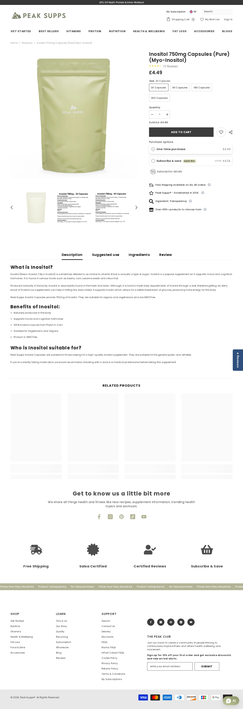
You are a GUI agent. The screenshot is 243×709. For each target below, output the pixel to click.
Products (27, 42)
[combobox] (214, 11)
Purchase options (161, 142)
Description (72, 254)
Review (165, 254)
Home (13, 42)
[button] (11, 207)
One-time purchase (170, 149)
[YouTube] (144, 517)
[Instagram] (110, 517)
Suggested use (105, 254)
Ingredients (139, 254)
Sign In (228, 19)
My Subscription (176, 11)
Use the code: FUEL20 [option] (122, 2)
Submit (207, 666)
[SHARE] (229, 132)
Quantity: (155, 107)
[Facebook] (99, 517)
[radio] (153, 149)
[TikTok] (133, 517)
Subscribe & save (175, 161)
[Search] (217, 12)
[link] (36, 471)
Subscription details (169, 171)
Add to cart (181, 132)
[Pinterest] (121, 517)
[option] (74, 114)
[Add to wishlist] (221, 132)
